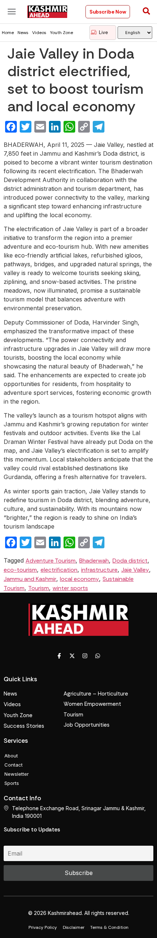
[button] (12, 11)
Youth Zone (61, 33)
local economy (79, 579)
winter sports (70, 588)
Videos (39, 33)
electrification (59, 570)
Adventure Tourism (51, 560)
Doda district (130, 560)
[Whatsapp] (97, 655)
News (23, 33)
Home (8, 33)
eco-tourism (20, 570)
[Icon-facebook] (59, 655)
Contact (13, 765)
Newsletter (16, 774)
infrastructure (99, 570)
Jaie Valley (135, 570)
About (11, 756)
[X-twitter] (72, 655)
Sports (11, 783)
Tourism (38, 588)
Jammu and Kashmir (30, 579)
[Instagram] (85, 655)
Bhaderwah (94, 560)
